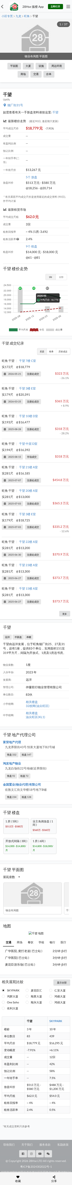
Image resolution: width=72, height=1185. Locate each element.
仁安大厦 (60, 990)
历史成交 (63, 351)
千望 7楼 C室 (27, 360)
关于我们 (27, 1144)
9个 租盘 (31, 246)
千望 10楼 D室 (28, 416)
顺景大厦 (36, 996)
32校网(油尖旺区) (37, 706)
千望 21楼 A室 (28, 467)
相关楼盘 (32, 702)
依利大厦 (12, 1008)
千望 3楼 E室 (27, 388)
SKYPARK (13, 990)
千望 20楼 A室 (28, 490)
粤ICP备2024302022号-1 (36, 1166)
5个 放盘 (31, 177)
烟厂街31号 (15, 105)
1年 (50, 277)
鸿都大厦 (60, 996)
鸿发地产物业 (12, 763)
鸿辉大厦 (12, 996)
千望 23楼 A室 (28, 565)
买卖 (42, 351)
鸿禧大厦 (60, 1002)
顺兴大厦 (36, 1002)
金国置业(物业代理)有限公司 (22, 784)
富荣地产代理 (12, 742)
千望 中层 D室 (28, 443)
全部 (61, 277)
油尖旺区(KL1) (35, 717)
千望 (55, 112)
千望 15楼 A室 (28, 588)
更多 (64, 613)
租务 (51, 351)
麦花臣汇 (36, 990)
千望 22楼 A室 (28, 541)
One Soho (13, 1002)
